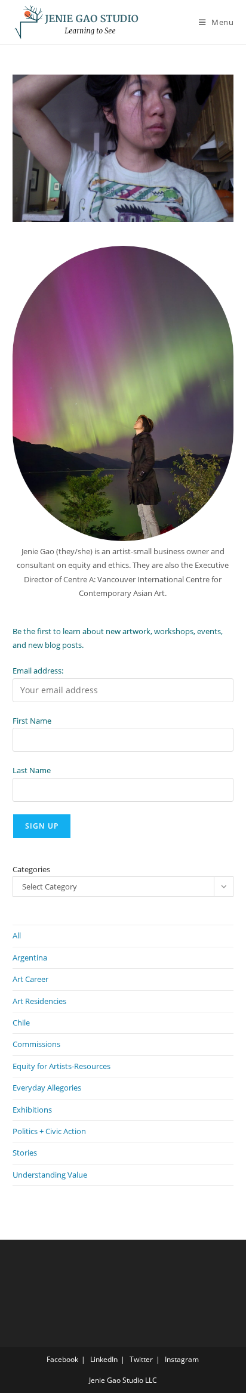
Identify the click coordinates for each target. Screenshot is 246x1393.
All (17, 935)
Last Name (32, 770)
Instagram (182, 1359)
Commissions (36, 1044)
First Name (32, 720)
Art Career (30, 979)
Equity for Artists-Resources (61, 1066)
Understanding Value (50, 1174)
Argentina (30, 957)
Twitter (141, 1359)
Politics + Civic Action (49, 1131)
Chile (21, 1022)
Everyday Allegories (47, 1087)
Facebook (62, 1359)
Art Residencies (39, 1001)
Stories (25, 1152)
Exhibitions (32, 1109)
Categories (31, 869)
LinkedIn (104, 1359)
